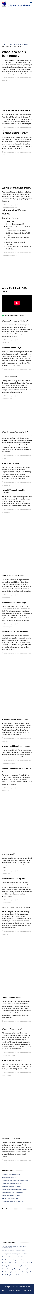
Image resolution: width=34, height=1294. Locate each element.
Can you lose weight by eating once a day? (15, 1269)
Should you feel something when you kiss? (14, 1253)
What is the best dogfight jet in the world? (14, 1189)
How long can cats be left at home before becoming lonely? (14, 1246)
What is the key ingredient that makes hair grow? (16, 1272)
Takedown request (9, 77)
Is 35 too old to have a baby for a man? (13, 1250)
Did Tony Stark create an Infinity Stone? (14, 1266)
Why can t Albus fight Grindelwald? (12, 1192)
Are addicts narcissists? (9, 1177)
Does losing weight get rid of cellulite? (13, 1201)
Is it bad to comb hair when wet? (11, 1186)
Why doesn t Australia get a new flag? (13, 1260)
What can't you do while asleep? (11, 1174)
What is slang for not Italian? (10, 1275)
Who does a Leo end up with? (11, 1195)
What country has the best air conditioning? (15, 1180)
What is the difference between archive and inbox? (17, 1263)
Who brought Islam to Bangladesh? (12, 1257)
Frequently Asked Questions (18, 44)
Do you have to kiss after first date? (12, 1183)
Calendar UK (27, 1290)
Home (4, 44)
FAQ (3, 1290)
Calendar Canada (14, 1290)
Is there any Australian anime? (11, 1198)
